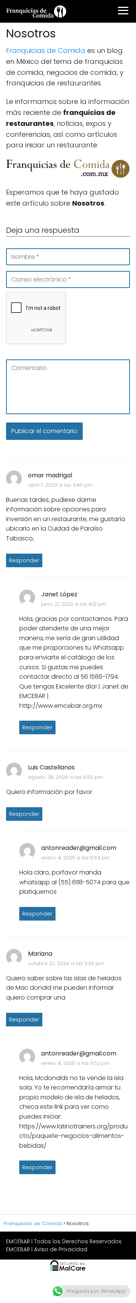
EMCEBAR (18, 1241)
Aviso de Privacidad (60, 1249)
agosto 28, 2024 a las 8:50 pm (65, 777)
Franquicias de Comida (45, 50)
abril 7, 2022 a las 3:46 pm (60, 485)
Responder (24, 560)
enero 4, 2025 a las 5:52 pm (75, 1063)
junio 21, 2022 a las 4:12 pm (74, 604)
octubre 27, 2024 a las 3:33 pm (66, 963)
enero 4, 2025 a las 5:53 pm (75, 857)
